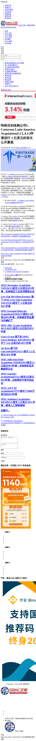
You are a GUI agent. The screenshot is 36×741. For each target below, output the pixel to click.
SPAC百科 (8, 37)
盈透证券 (8, 14)
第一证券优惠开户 (11, 65)
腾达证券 (8, 80)
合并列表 (8, 43)
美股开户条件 (9, 69)
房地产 (16, 220)
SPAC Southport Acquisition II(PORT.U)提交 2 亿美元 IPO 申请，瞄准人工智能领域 (18, 402)
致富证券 (8, 18)
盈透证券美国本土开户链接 (14, 63)
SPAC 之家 (14, 275)
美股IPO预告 (9, 82)
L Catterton (11, 174)
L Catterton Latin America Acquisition (17, 271)
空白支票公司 (23, 176)
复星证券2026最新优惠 (13, 73)
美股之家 (8, 5)
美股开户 (8, 7)
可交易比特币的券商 (12, 67)
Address (3, 457)
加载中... (5, 410)
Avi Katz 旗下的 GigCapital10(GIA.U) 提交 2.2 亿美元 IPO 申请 (18, 351)
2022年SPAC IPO (11, 269)
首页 (6, 31)
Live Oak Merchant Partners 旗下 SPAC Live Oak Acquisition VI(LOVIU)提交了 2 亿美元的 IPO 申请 (17, 242)
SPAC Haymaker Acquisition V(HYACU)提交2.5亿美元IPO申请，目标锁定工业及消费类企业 (17, 288)
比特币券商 (9, 9)
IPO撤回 (8, 39)
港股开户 (8, 84)
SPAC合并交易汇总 (11, 86)
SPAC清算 (8, 41)
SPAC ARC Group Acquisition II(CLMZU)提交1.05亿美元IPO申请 (17, 328)
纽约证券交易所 (14, 226)
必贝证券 (8, 12)
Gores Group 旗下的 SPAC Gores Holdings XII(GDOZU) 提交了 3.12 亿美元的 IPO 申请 (17, 339)
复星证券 (8, 16)
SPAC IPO (8, 33)
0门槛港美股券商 (11, 71)
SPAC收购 (8, 35)
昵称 (2, 453)
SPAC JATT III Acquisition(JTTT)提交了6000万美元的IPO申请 (17, 391)
